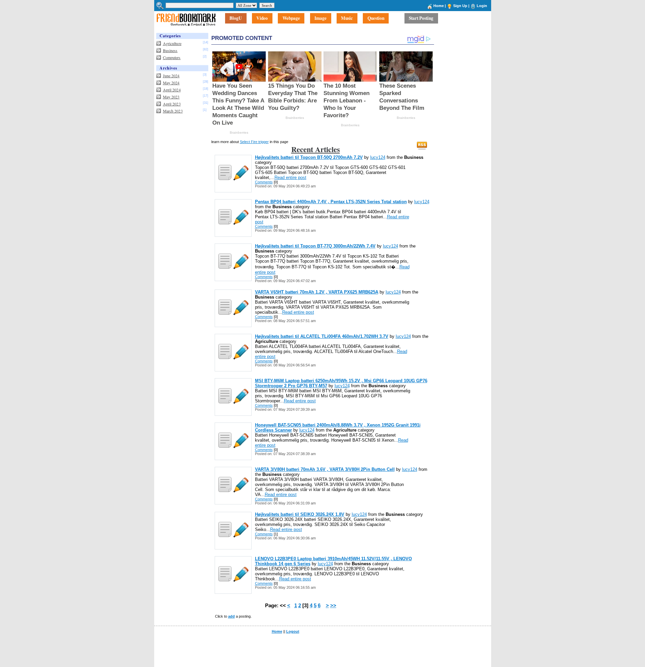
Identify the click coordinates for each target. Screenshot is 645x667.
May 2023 (171, 96)
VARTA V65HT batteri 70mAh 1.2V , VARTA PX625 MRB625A (316, 292)
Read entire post (290, 177)
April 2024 (172, 89)
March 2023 (173, 111)
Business (170, 50)
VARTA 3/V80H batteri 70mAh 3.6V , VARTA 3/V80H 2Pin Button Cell (325, 469)
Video (262, 18)
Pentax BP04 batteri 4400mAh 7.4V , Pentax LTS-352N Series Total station (331, 201)
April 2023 (172, 103)
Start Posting (421, 18)
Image (320, 18)
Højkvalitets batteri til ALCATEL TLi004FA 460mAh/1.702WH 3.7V (321, 336)
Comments (264, 182)
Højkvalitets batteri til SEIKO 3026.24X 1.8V (299, 514)
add (231, 616)
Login (482, 6)
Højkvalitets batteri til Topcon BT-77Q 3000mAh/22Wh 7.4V (315, 246)
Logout (292, 631)
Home (438, 6)
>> (333, 605)
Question (376, 18)
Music (347, 18)
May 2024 (171, 82)
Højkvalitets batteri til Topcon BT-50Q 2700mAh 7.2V (309, 157)
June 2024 (171, 75)
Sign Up (460, 6)
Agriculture (172, 43)
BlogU (235, 18)
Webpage (291, 18)
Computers (172, 57)
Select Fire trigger (254, 142)
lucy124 (377, 157)
